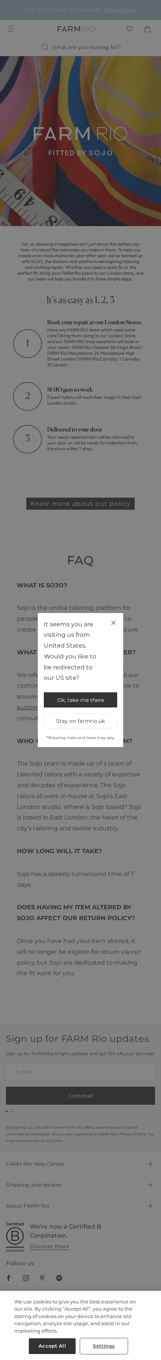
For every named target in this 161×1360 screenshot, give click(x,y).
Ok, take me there (80, 700)
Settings (104, 1346)
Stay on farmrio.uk (80, 721)
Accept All (52, 1346)
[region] (80, 1325)
